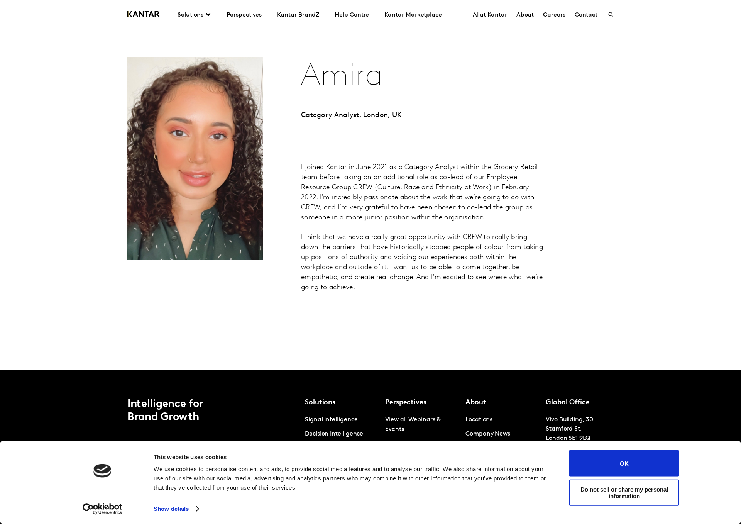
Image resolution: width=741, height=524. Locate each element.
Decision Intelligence (334, 434)
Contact (586, 15)
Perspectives (244, 15)
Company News (487, 434)
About (525, 15)
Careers (554, 15)
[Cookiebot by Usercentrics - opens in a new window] (102, 509)
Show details (171, 508)
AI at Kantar (490, 15)
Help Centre (352, 15)
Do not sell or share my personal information (624, 492)
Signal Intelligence (331, 420)
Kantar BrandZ (298, 15)
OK (624, 463)
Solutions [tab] (190, 15)
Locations (478, 420)
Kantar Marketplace (413, 15)
